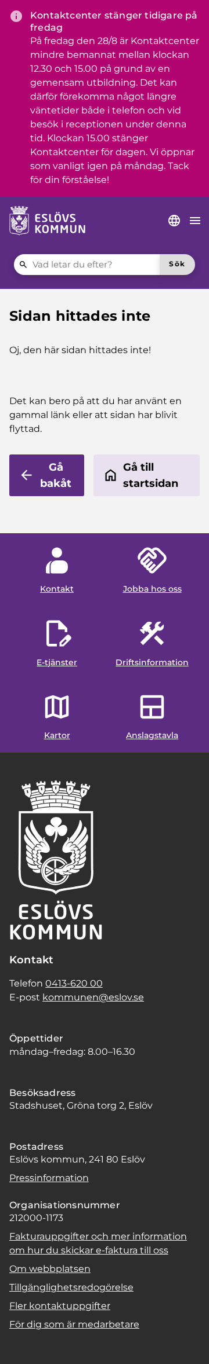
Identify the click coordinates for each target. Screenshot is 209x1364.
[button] (23, 1341)
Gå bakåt (55, 475)
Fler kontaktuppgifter (59, 1305)
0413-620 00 (74, 983)
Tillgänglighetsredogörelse (71, 1287)
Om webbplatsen (50, 1268)
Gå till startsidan (150, 475)
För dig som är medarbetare (74, 1324)
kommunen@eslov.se (93, 997)
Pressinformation (49, 1177)
